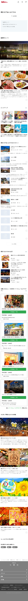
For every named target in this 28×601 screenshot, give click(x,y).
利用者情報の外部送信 (5, 587)
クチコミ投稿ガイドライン (16, 587)
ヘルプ (23, 587)
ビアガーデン (18, 408)
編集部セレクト (6, 22)
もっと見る (14, 243)
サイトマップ (5, 585)
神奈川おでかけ (25, 559)
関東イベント (18, 559)
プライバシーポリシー (19, 585)
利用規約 (11, 585)
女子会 (14, 547)
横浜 (8, 547)
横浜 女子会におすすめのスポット (10, 24)
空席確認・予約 (14, 311)
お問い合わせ (3, 589)
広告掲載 (20, 589)
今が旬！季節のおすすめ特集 (9, 26)
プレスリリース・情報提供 (12, 589)
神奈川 (3, 547)
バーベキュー (11, 408)
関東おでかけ (12, 559)
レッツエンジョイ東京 (5, 559)
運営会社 (25, 589)
